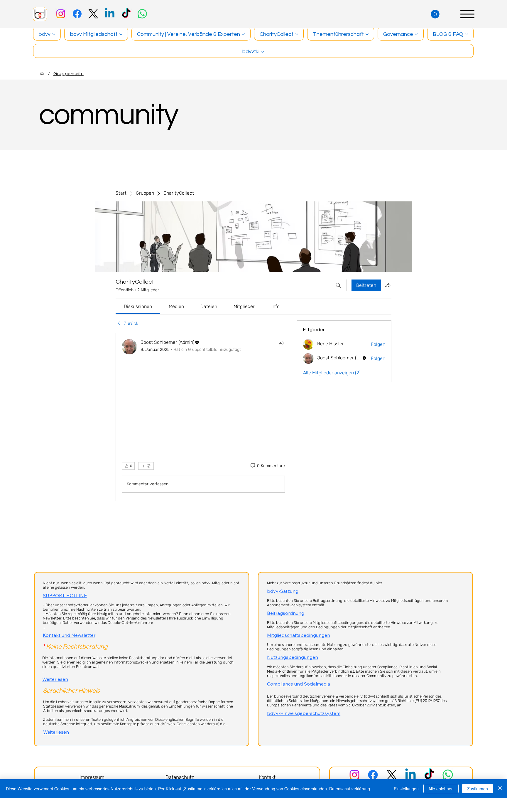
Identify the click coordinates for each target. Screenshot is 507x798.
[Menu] (467, 14)
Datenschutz (179, 777)
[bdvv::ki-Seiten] (262, 51)
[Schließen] (499, 788)
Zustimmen (477, 789)
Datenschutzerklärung (349, 789)
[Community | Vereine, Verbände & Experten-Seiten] (243, 34)
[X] (93, 14)
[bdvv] (42, 73)
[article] (203, 417)
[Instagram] (61, 14)
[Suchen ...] (338, 285)
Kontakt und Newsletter (69, 635)
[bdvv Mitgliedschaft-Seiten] (120, 34)
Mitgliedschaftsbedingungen (298, 635)
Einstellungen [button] (406, 789)
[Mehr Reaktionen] (146, 466)
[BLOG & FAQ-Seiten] (466, 34)
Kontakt (267, 777)
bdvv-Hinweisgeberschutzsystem (303, 713)
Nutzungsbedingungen (292, 657)
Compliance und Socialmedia (298, 684)
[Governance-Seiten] (416, 34)
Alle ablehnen (441, 789)
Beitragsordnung (285, 613)
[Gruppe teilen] (387, 285)
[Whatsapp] (142, 14)
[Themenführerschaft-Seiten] (367, 34)
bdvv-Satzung (282, 591)
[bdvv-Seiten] (53, 34)
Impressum (92, 777)
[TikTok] (126, 14)
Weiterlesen (55, 679)
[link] (138, 306)
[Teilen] (281, 342)
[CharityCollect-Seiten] (296, 34)
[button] (435, 14)
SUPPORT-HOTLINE (65, 595)
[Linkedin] (110, 14)
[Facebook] (77, 14)
